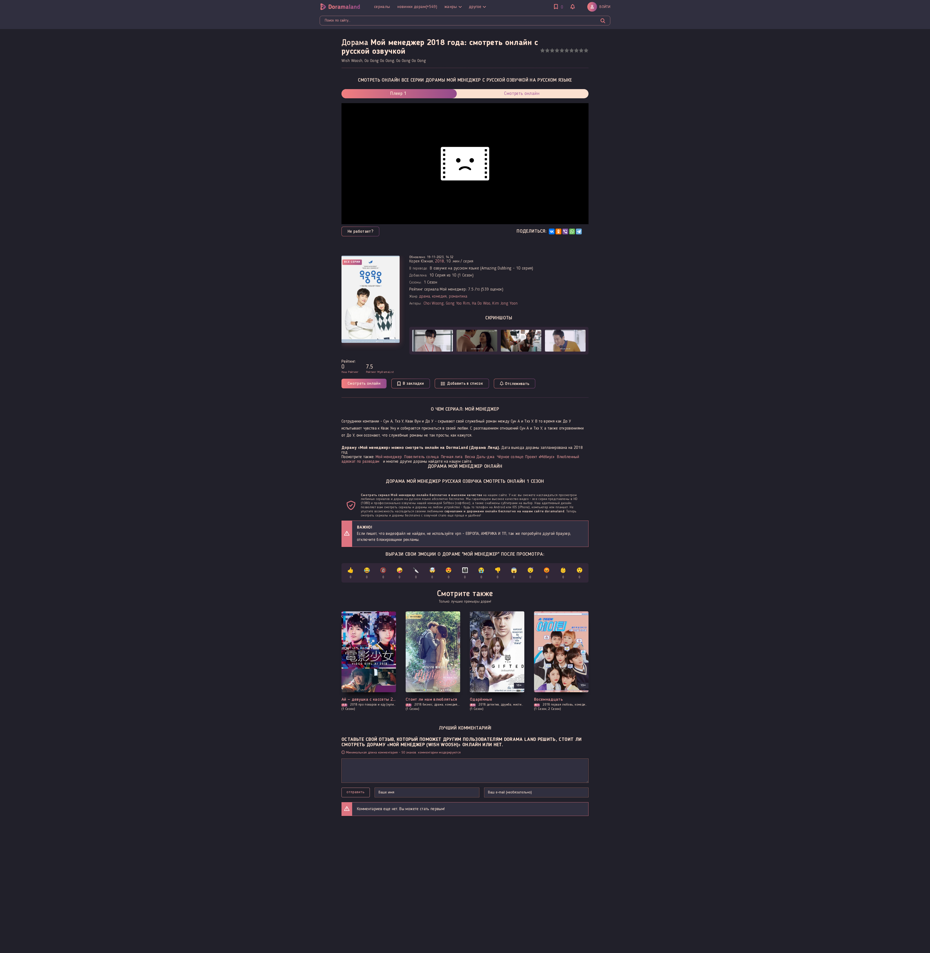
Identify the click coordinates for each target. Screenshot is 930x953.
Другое (475, 7)
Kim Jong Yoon (505, 303)
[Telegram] (579, 231)
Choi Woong (434, 303)
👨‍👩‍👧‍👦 (465, 573)
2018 (439, 261)
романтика (458, 296)
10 (586, 50)
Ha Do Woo (481, 303)
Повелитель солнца (421, 457)
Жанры (450, 7)
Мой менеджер (389, 457)
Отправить (356, 792)
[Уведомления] (573, 7)
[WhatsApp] (572, 231)
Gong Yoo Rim (458, 303)
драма (424, 296)
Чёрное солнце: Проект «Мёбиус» (526, 457)
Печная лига (452, 457)
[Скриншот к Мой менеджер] (432, 341)
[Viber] (565, 231)
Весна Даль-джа (480, 457)
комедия (439, 296)
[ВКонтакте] (552, 231)
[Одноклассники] (558, 231)
